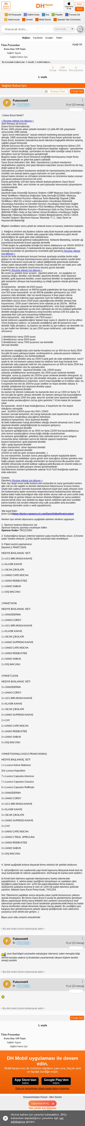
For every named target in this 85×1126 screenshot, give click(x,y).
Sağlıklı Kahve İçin (18, 57)
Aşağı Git (77, 44)
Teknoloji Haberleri (6, 7)
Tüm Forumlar (10, 45)
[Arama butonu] (80, 29)
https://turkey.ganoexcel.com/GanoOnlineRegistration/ (43, 513)
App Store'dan (25, 1081)
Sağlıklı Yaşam (14, 53)
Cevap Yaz (77, 91)
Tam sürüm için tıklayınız (42, 1108)
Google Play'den (56, 1081)
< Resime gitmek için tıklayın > (17, 121)
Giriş (79, 4)
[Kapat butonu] (54, 1103)
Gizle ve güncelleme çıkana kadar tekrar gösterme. (42, 1088)
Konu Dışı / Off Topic (15, 49)
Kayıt (79, 9)
